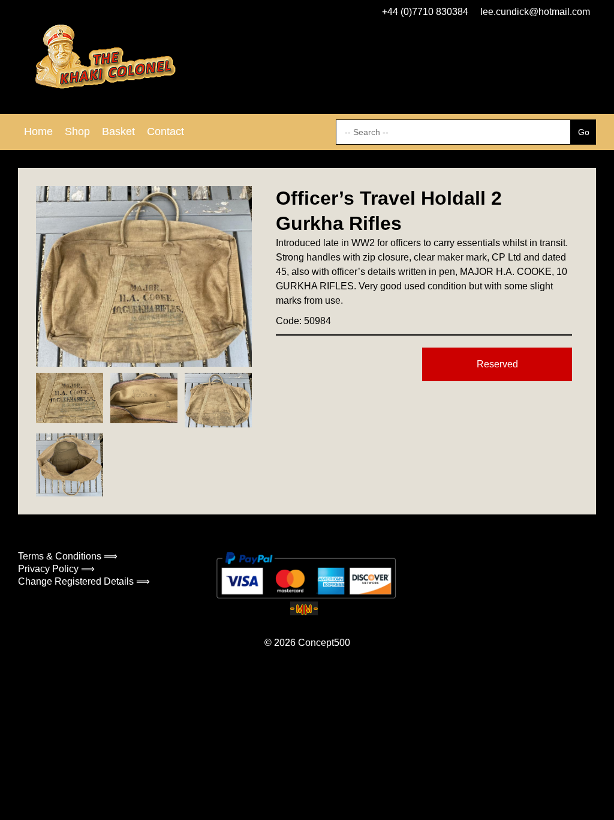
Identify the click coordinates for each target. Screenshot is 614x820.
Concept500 (324, 643)
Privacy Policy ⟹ (56, 569)
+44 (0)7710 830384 (425, 12)
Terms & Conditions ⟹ (68, 556)
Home (38, 131)
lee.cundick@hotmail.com (535, 12)
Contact (165, 131)
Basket (118, 131)
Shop (77, 131)
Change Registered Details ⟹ (84, 581)
